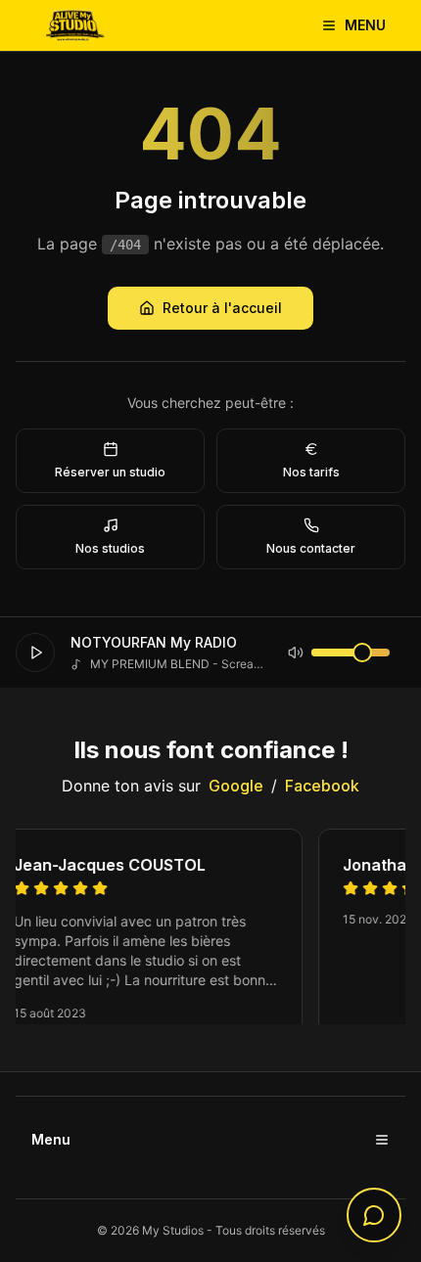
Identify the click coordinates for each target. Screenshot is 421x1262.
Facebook (322, 785)
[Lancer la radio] (35, 652)
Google (236, 785)
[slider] (362, 652)
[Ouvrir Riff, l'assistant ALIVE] (374, 1215)
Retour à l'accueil (222, 307)
